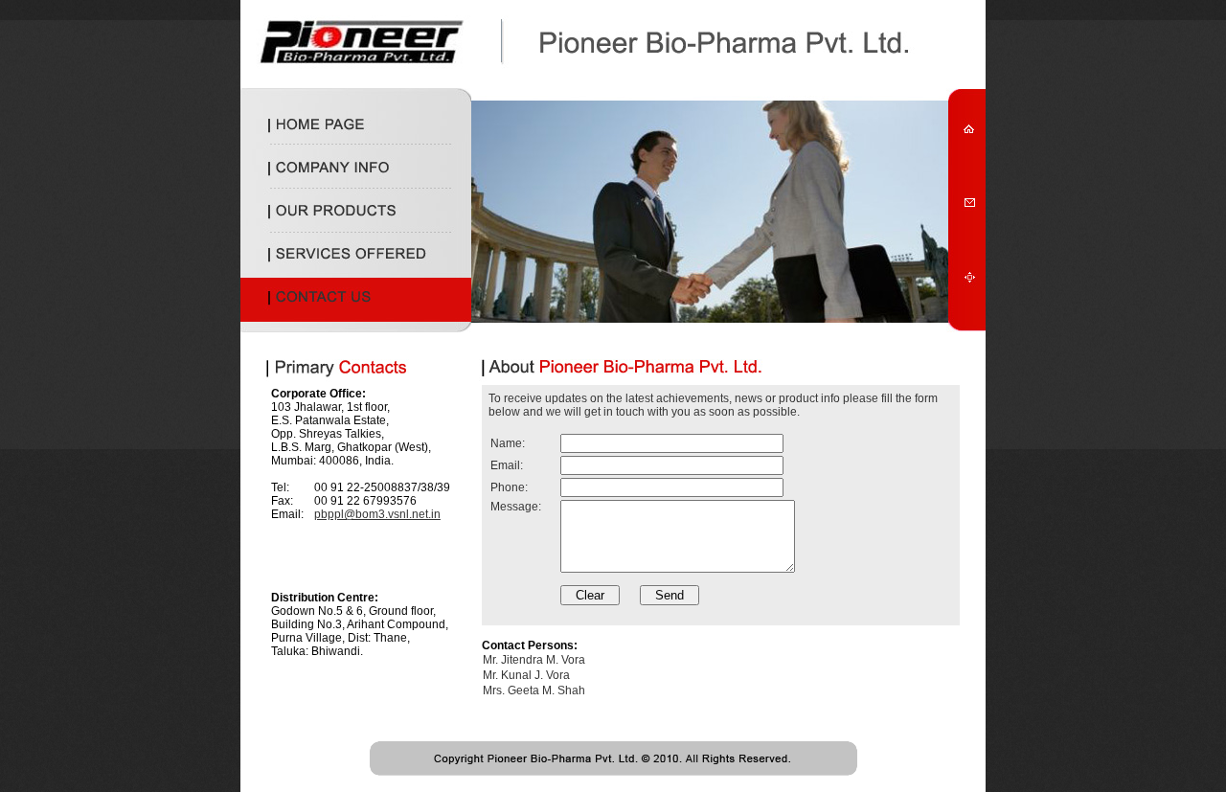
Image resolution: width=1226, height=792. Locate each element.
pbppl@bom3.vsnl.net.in (377, 514)
